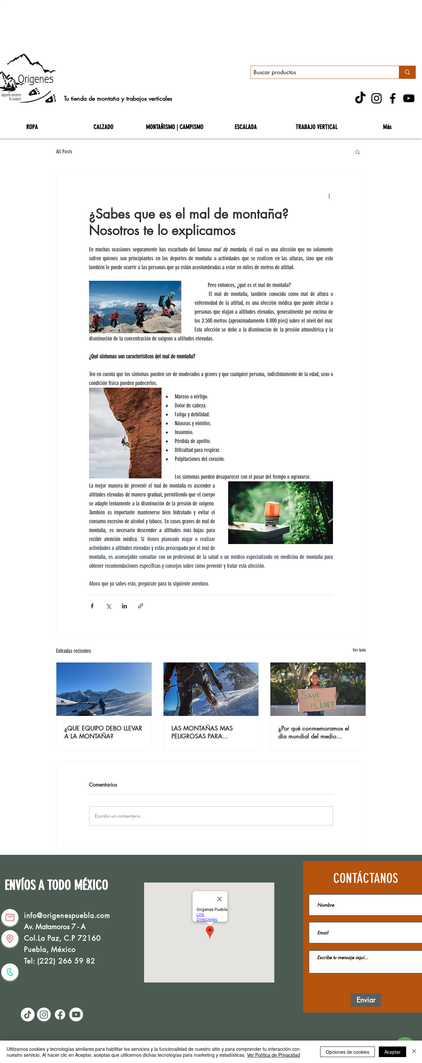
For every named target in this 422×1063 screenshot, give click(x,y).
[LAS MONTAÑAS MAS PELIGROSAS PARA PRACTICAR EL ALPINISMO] (211, 689)
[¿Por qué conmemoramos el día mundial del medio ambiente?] (318, 689)
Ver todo (359, 650)
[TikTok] (360, 98)
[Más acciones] (329, 196)
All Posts (64, 151)
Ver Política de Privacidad (273, 1054)
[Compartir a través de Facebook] (92, 606)
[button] (357, 151)
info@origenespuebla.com (67, 915)
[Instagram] (376, 98)
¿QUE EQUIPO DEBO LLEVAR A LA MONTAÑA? (103, 732)
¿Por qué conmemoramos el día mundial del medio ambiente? (313, 732)
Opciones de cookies (347, 1051)
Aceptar (392, 1051)
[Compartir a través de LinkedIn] (124, 606)
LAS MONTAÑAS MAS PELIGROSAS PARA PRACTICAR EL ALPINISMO (207, 732)
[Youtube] (76, 1014)
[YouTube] (409, 98)
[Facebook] (393, 98)
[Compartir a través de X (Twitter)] (108, 606)
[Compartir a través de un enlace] (140, 606)
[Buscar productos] (407, 72)
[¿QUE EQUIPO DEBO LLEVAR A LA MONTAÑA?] (104, 689)
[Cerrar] (414, 1052)
